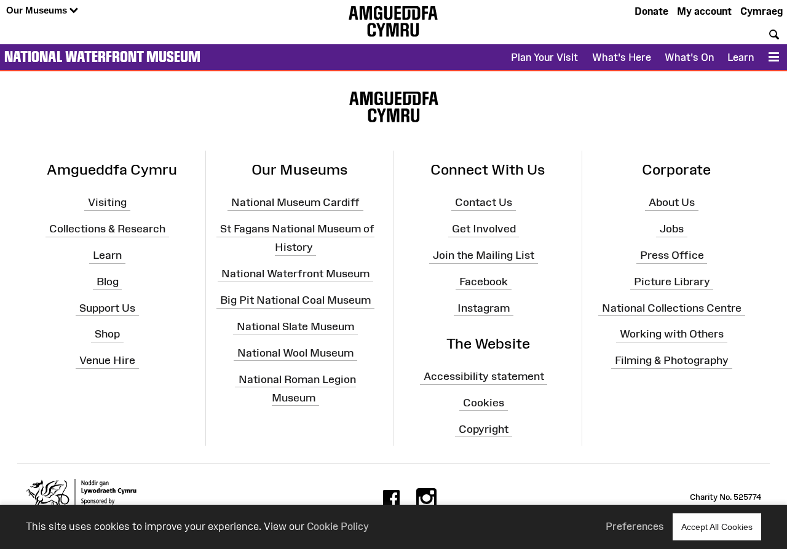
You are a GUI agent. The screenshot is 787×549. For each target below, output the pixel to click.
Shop (107, 334)
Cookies (483, 403)
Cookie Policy (338, 526)
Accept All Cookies (717, 527)
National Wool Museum (295, 352)
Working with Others (672, 334)
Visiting (107, 202)
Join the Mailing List (483, 255)
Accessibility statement (484, 376)
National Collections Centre (672, 307)
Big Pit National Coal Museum (295, 300)
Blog (108, 281)
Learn (740, 57)
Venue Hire (107, 360)
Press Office (672, 255)
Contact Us (483, 202)
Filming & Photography (672, 360)
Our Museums (37, 10)
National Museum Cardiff (295, 202)
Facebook (483, 281)
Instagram (483, 307)
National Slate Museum (295, 326)
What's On (689, 57)
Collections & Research (107, 229)
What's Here (621, 57)
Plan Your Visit (544, 57)
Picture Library (672, 281)
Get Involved (484, 229)
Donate (651, 11)
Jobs (672, 229)
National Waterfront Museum (102, 56)
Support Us (107, 307)
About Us (672, 202)
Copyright (483, 429)
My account (704, 11)
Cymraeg (761, 11)
